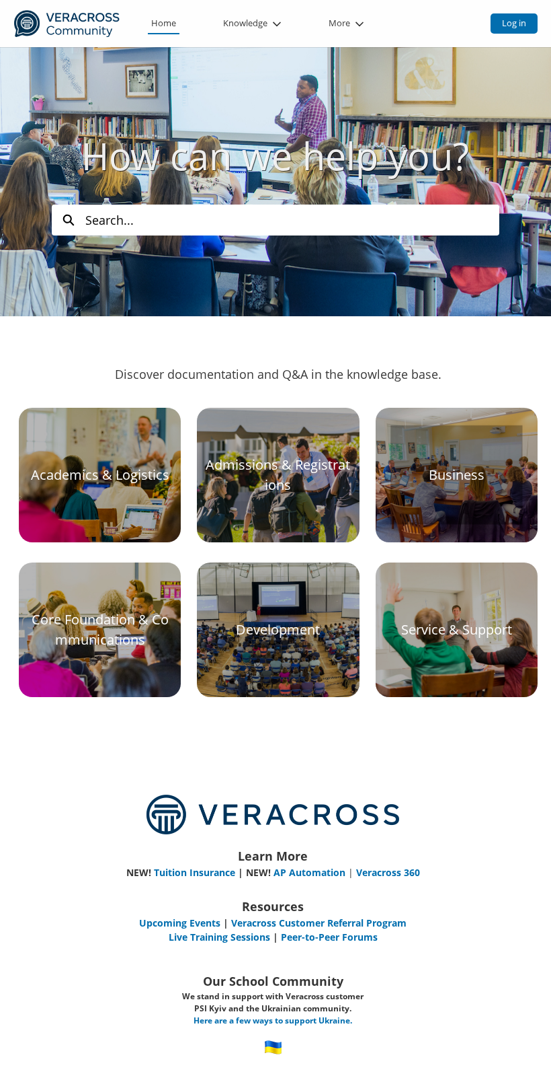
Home (163, 23)
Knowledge (245, 23)
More (339, 23)
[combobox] (292, 220)
